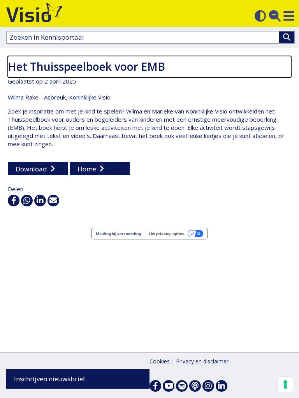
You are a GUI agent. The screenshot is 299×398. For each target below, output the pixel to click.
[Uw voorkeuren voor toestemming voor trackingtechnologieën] (285, 384)
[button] (288, 16)
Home (86, 168)
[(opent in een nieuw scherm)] (168, 386)
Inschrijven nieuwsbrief (49, 378)
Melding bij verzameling (118, 233)
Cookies (160, 361)
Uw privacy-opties (167, 233)
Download (31, 168)
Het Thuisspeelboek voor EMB (86, 66)
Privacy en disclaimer (202, 361)
